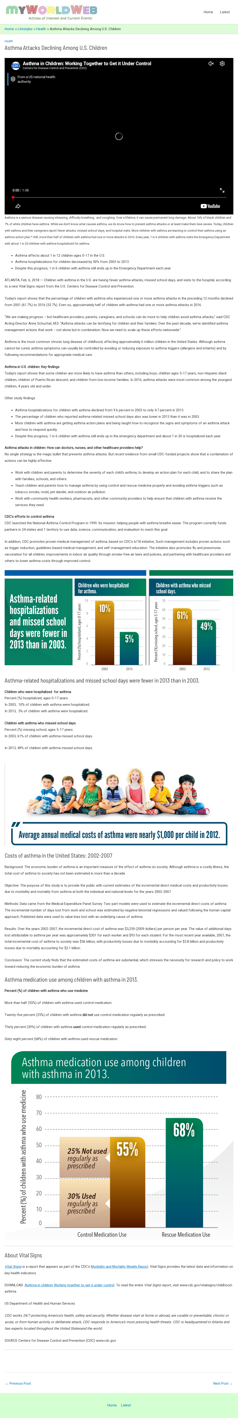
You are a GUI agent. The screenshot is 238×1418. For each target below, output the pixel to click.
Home (208, 12)
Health (9, 41)
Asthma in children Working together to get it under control (69, 1285)
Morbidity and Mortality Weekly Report (119, 1267)
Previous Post (18, 1383)
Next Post (223, 1383)
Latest (225, 12)
